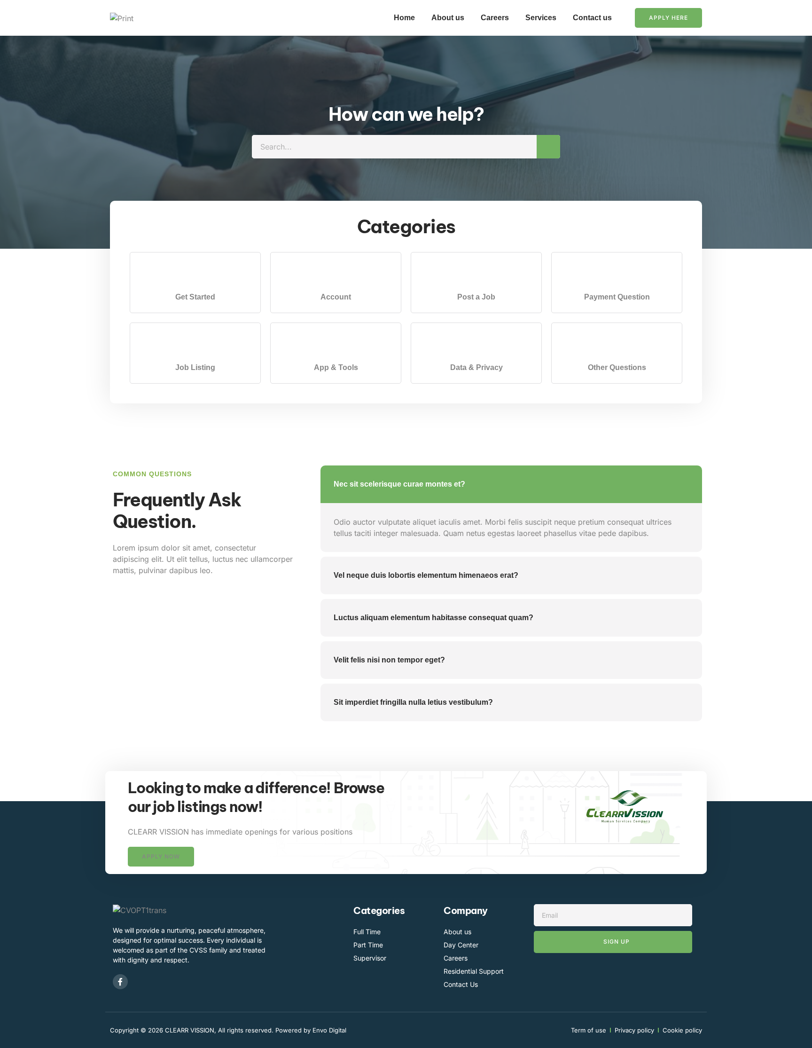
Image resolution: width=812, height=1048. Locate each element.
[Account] (335, 273)
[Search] (548, 146)
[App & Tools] (335, 344)
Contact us (592, 18)
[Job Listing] (195, 344)
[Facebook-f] (120, 981)
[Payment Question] (616, 273)
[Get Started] (195, 273)
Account (335, 297)
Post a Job (476, 297)
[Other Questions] (616, 344)
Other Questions (617, 367)
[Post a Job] (476, 273)
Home (404, 18)
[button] (161, 857)
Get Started (195, 297)
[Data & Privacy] (476, 344)
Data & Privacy (476, 367)
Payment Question (617, 297)
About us (447, 18)
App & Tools (336, 367)
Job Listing (195, 367)
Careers (495, 18)
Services (540, 18)
